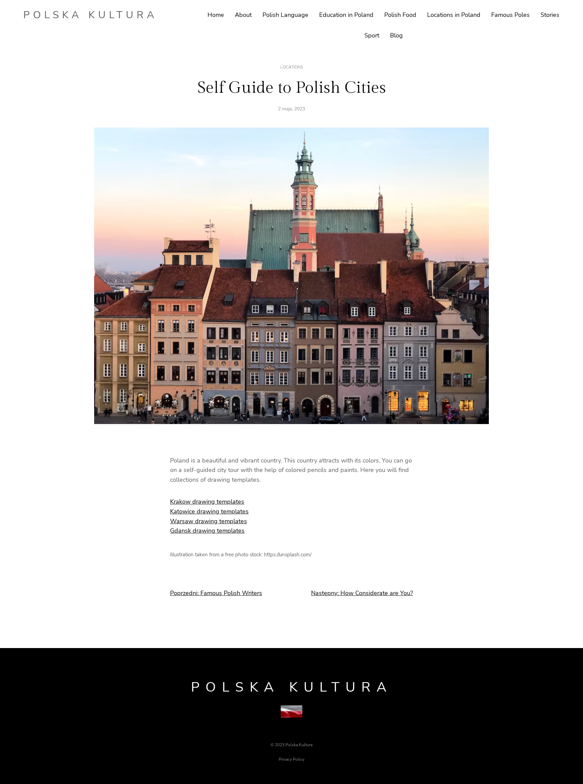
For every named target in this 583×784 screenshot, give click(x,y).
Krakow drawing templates (207, 502)
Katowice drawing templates (209, 511)
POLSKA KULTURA (90, 15)
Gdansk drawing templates (207, 531)
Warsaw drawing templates (208, 521)
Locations (291, 67)
